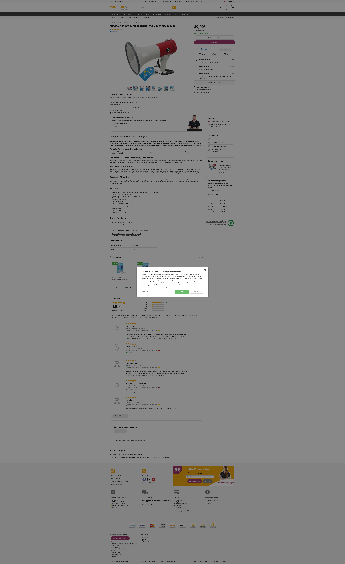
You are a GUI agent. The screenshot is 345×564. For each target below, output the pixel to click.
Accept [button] (182, 291)
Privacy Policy (163, 287)
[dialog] (172, 282)
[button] (146, 291)
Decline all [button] (196, 291)
